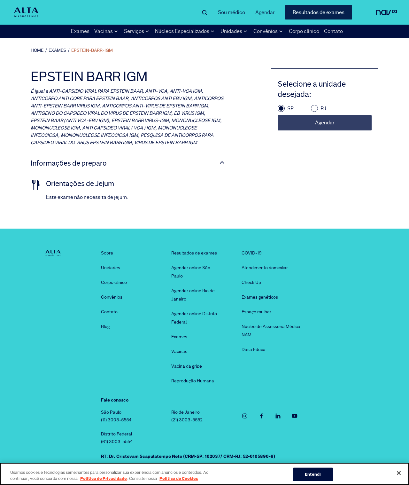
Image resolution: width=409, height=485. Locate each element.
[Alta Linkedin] (278, 416)
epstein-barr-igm (92, 50)
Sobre (107, 253)
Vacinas (179, 351)
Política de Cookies (178, 478)
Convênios (111, 297)
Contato (333, 31)
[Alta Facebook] (261, 416)
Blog (105, 326)
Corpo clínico (304, 31)
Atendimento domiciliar (265, 267)
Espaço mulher (256, 312)
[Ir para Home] (26, 12)
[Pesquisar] (204, 12)
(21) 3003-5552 (187, 420)
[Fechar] (399, 473)
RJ (323, 108)
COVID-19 (252, 253)
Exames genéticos (260, 297)
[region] (204, 474)
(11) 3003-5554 (116, 420)
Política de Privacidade (103, 478)
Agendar (265, 12)
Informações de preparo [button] (69, 163)
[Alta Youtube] (294, 416)
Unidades (110, 267)
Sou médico (231, 12)
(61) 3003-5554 (117, 441)
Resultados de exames (318, 12)
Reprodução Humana (192, 381)
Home (37, 50)
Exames (80, 31)
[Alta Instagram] (245, 416)
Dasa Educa (254, 349)
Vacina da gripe (186, 366)
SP (290, 108)
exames (57, 50)
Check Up (251, 282)
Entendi (313, 474)
